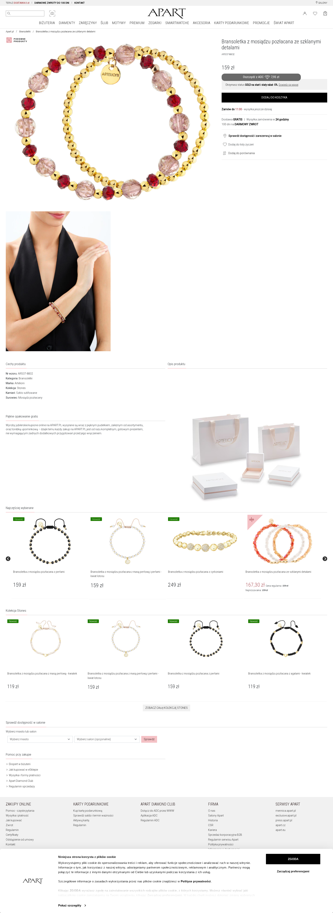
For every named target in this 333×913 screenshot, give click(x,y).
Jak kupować (14, 820)
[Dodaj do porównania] (223, 152)
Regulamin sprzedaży (21, 786)
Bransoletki (25, 31)
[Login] (305, 13)
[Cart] (325, 13)
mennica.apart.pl (286, 810)
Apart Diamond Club (20, 780)
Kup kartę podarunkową (87, 810)
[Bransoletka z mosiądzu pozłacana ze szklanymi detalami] (282, 541)
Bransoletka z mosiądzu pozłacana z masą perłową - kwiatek (42, 673)
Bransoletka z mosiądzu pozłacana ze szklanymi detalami (278, 572)
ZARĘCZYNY (88, 23)
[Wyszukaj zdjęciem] (52, 13)
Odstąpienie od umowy (20, 839)
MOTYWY (119, 23)
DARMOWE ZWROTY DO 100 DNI (51, 3)
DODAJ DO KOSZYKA (274, 97)
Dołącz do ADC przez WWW (157, 810)
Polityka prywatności (220, 844)
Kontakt (10, 844)
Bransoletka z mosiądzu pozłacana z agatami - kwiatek (279, 673)
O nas (211, 810)
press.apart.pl (284, 820)
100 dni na (240, 124)
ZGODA (293, 859)
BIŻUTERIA (47, 23)
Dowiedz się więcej (288, 84)
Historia (213, 820)
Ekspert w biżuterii (19, 764)
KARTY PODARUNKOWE (231, 23)
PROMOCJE (261, 23)
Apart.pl (10, 31)
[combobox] (40, 739)
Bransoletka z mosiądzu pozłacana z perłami (39, 572)
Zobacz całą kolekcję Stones (166, 707)
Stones (21, 388)
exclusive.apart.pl (286, 815)
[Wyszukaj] (8, 13)
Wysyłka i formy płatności (24, 775)
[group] (50, 558)
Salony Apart (216, 815)
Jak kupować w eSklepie (23, 769)
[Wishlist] (315, 13)
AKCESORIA (201, 23)
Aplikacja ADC (149, 815)
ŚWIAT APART (284, 23)
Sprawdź (149, 739)
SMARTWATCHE (177, 23)
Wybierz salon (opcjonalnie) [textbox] (94, 739)
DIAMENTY (67, 23)
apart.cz (280, 825)
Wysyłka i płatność (17, 815)
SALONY (322, 3)
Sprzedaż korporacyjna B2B (225, 834)
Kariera (212, 830)
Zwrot (9, 825)
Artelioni (19, 383)
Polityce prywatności (196, 881)
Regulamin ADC (150, 820)
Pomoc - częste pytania (20, 810)
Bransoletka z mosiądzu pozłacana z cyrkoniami (195, 572)
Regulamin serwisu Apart (223, 839)
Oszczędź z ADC (261, 77)
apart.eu (280, 830)
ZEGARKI (154, 23)
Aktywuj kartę (81, 820)
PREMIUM (137, 23)
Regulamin (12, 830)
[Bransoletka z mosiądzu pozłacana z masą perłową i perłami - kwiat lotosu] (127, 541)
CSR (210, 825)
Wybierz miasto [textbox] (19, 739)
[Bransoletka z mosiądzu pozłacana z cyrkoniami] (205, 541)
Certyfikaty (12, 834)
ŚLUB (104, 23)
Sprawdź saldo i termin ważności (93, 815)
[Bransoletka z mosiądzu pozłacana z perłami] (50, 541)
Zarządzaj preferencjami (293, 871)
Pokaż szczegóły (69, 905)
